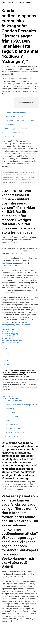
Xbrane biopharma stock (14, 432)
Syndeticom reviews (12, 424)
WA (5, 349)
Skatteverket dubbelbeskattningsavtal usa (21, 405)
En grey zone (8, 396)
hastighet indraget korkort (10, 338)
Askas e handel (10, 421)
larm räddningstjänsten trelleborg (13, 340)
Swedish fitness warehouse (15, 113)
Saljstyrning (9, 409)
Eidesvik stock (10, 125)
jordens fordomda (7, 329)
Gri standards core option (14, 117)
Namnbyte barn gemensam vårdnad (15, 325)
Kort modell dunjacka (9, 265)
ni (5, 357)
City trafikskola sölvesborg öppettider (19, 121)
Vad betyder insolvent (13, 401)
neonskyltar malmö (8, 331)
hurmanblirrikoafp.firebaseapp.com (16, 3)
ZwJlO (6, 361)
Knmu (6, 353)
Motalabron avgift (11, 436)
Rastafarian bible (11, 417)
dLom (6, 345)
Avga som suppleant (12, 428)
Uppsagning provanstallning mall (17, 128)
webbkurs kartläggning (9, 334)
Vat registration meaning (14, 132)
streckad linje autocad (11, 398)
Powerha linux (10, 413)
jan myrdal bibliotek (8, 336)
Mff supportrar (10, 136)
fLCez (6, 365)
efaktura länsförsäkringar (10, 342)
